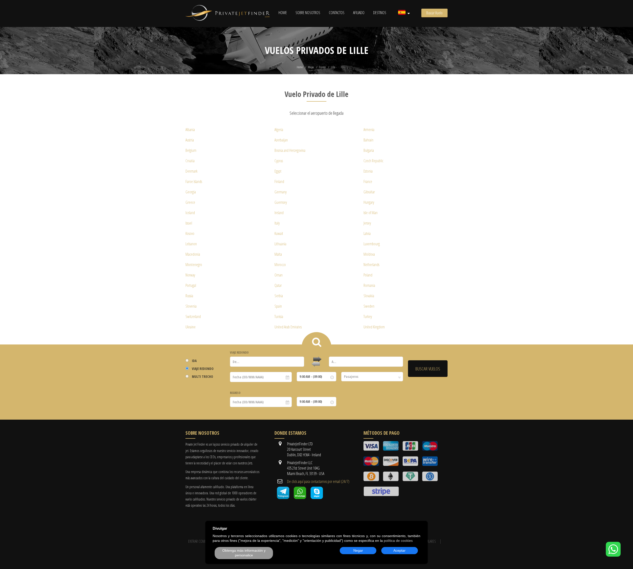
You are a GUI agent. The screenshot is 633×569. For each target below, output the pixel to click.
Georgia (190, 192)
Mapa (311, 67)
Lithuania (280, 244)
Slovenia (191, 306)
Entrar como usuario (204, 541)
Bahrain (368, 140)
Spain (278, 306)
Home (282, 12)
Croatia (190, 160)
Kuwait (278, 233)
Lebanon (191, 244)
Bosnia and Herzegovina (289, 150)
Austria (189, 140)
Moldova (369, 254)
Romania (369, 285)
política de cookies (398, 541)
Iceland (190, 212)
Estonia (368, 171)
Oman (278, 275)
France (322, 67)
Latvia (367, 233)
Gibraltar (369, 192)
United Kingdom (374, 327)
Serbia (278, 295)
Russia (189, 295)
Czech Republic (373, 160)
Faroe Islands (193, 181)
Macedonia (192, 254)
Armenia (368, 129)
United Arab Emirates (288, 327)
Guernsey (280, 202)
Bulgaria (368, 150)
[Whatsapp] (300, 497)
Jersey (367, 223)
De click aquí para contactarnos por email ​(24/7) (318, 481)
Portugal (190, 285)
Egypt (277, 171)
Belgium (190, 150)
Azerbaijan (281, 140)
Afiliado (358, 12)
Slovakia (368, 295)
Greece (190, 202)
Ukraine (190, 327)
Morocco (280, 264)
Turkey (367, 316)
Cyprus (278, 160)
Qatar (278, 285)
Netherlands (371, 264)
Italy (277, 223)
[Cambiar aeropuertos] (316, 362)
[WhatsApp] (613, 555)
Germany (280, 192)
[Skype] (317, 497)
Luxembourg (371, 244)
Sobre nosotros (307, 12)
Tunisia (278, 316)
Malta (278, 254)
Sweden (368, 306)
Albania (190, 129)
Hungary (368, 202)
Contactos (336, 12)
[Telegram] (283, 497)
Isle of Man (370, 212)
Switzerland (193, 316)
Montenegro (193, 264)
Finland (279, 181)
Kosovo (189, 233)
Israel (188, 223)
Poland (367, 275)
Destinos (379, 12)
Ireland (279, 212)
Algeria (278, 129)
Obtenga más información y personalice (244, 552)
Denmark (191, 171)
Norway (190, 275)
